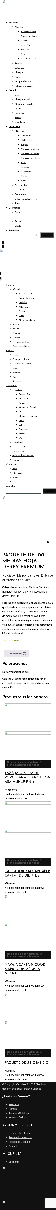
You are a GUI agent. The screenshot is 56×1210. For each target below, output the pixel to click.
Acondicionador (28, 32)
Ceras (17, 95)
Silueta (18, 226)
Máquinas (19, 131)
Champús (19, 72)
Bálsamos (19, 68)
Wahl (23, 181)
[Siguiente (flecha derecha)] (50, 605)
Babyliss (25, 167)
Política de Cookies (19, 1141)
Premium (14, 596)
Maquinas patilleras (30, 158)
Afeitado (19, 27)
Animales (14, 230)
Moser (24, 176)
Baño (17, 212)
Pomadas (19, 113)
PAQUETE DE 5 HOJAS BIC (26, 1063)
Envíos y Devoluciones (21, 1133)
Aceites (18, 63)
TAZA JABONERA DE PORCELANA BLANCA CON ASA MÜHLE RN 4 (28, 777)
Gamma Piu (26, 135)
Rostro (18, 221)
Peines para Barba (24, 86)
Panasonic (26, 172)
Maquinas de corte (30, 154)
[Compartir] (38, 3)
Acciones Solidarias (19, 1113)
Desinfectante (21, 190)
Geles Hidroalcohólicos (26, 199)
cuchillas (42, 591)
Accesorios (14, 126)
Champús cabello (23, 99)
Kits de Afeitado (29, 59)
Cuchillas (25, 41)
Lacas (18, 108)
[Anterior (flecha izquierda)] (5, 605)
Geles (23, 54)
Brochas (25, 50)
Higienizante (21, 217)
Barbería (13, 23)
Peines (18, 117)
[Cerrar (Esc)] (45, 3)
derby (5, 596)
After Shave (27, 45)
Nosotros (14, 1104)
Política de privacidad (20, 1137)
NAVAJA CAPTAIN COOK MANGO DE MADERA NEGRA (25, 969)
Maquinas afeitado (30, 149)
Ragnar (24, 144)
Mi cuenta (14, 1161)
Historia (13, 1108)
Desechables (21, 185)
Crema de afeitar (29, 36)
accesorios (21, 587)
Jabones (19, 77)
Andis (23, 163)
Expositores (20, 194)
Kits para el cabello (24, 104)
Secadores (20, 122)
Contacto (13, 1146)
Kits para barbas (23, 81)
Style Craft (26, 140)
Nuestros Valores (18, 1117)
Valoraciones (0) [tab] (16, 653)
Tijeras (18, 203)
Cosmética (14, 208)
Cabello (13, 90)
